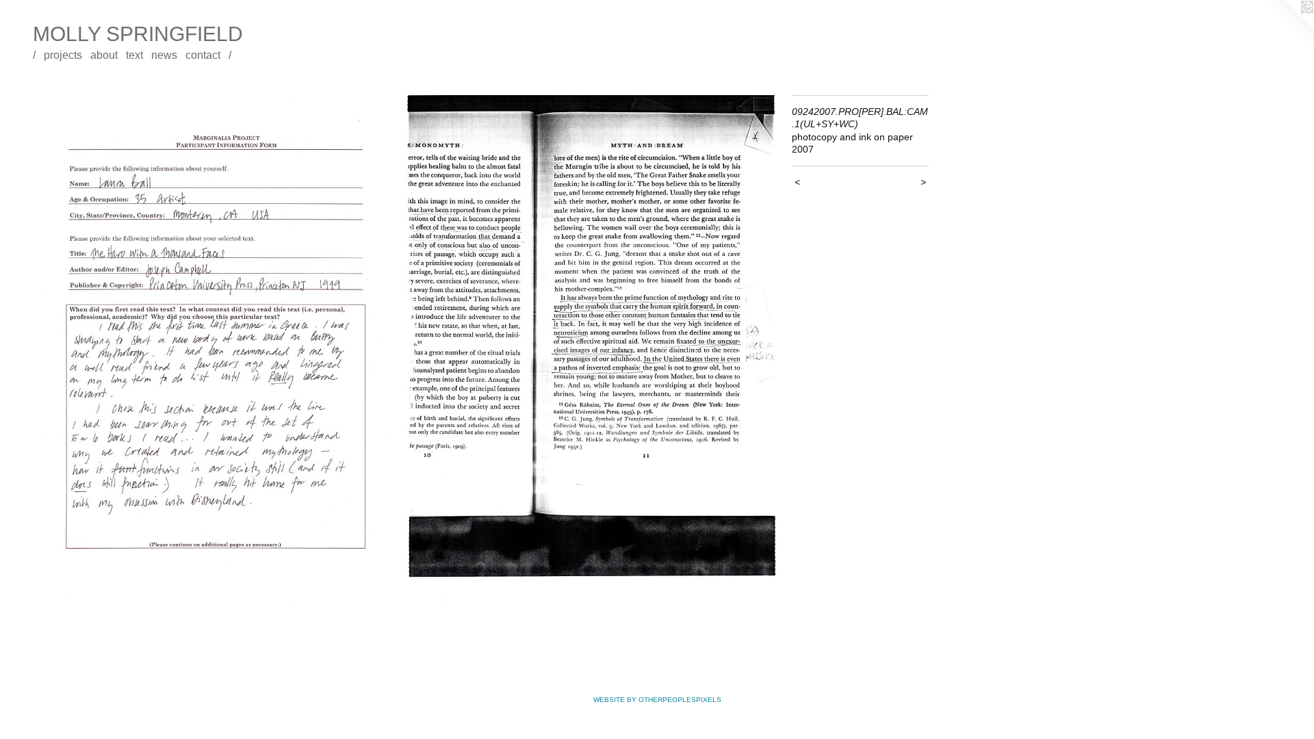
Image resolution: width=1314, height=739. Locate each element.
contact (202, 55)
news (164, 55)
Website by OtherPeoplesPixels (657, 699)
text (134, 55)
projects (63, 55)
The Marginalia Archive (68, 86)
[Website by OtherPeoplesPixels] (1286, 27)
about (104, 55)
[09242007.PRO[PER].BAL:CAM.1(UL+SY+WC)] (405, 353)
